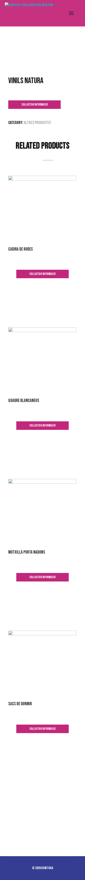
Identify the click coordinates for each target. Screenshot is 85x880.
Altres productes (37, 122)
